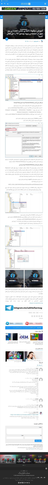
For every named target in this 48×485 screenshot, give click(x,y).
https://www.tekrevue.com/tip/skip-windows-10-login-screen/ (24, 415)
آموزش (37, 312)
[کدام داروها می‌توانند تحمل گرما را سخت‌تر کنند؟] (33, 356)
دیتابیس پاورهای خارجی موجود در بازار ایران (24, 342)
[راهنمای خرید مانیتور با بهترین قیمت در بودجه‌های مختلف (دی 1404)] (40, 459)
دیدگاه (39, 365)
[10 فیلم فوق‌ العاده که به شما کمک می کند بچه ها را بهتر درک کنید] (15, 356)
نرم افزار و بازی (42, 13)
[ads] (24, 8)
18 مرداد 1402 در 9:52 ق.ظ (30, 368)
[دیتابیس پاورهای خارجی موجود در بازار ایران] (24, 336)
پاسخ (37, 375)
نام (41, 435)
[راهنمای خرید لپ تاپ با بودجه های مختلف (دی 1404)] (24, 459)
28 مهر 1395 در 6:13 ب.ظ (31, 405)
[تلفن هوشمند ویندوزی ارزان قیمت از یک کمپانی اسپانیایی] (11, 336)
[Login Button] (1, 3)
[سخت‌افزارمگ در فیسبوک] (22, 482)
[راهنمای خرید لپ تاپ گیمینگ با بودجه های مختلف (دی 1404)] (8, 459)
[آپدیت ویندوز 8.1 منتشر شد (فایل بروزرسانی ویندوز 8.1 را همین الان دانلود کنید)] (36, 336)
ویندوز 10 (30, 312)
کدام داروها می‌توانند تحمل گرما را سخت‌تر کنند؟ (33, 361)
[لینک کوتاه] (25, 41)
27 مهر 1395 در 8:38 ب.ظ (28, 412)
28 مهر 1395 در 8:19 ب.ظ (30, 399)
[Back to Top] (24, 471)
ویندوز (34, 312)
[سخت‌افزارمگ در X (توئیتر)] (20, 482)
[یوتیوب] (34, 323)
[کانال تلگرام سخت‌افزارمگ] (25, 482)
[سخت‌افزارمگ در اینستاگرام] (24, 482)
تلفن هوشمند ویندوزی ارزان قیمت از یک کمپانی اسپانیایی (13, 342)
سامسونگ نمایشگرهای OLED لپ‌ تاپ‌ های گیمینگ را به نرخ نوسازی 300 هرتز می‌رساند (23, 328)
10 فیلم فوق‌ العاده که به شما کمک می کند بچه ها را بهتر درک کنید (15, 361)
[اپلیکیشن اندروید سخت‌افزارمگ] (27, 482)
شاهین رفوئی (36, 41)
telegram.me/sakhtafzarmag (36, 303)
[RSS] (29, 482)
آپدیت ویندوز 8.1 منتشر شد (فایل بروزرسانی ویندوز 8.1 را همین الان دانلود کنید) (38, 343)
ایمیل (22, 435)
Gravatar (32, 449)
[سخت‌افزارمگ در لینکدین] (18, 482)
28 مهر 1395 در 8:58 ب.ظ (29, 378)
